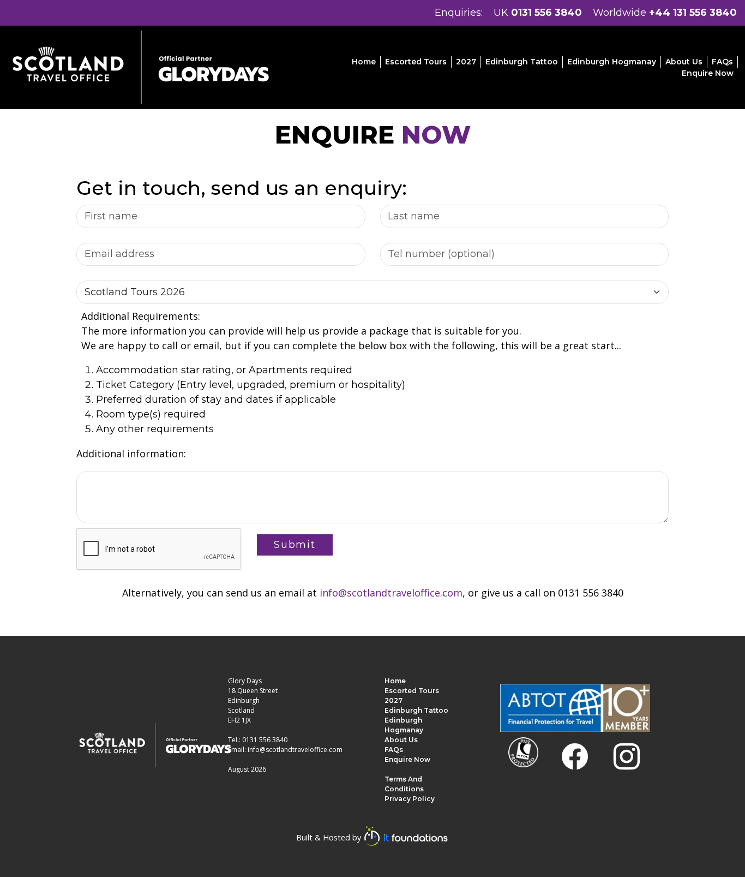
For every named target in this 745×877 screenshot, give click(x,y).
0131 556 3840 (546, 13)
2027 (466, 62)
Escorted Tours (416, 62)
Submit (295, 545)
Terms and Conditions (404, 784)
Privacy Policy (409, 799)
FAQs (722, 62)
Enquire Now (708, 73)
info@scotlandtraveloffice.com (391, 592)
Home (364, 62)
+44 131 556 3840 (693, 13)
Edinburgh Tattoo (521, 62)
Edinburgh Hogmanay (611, 62)
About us (683, 62)
